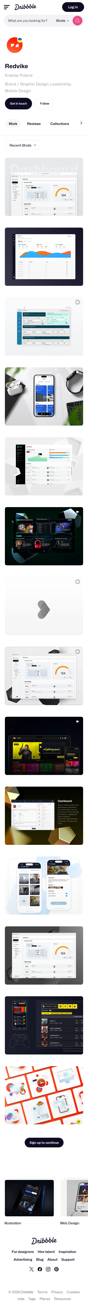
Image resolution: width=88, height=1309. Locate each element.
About (52, 1259)
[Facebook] (40, 1269)
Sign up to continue (44, 1142)
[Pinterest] (56, 1269)
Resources (62, 1299)
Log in (73, 7)
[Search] (77, 20)
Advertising (23, 1259)
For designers (23, 1252)
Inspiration (67, 1252)
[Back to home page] (25, 7)
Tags (32, 1299)
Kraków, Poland (19, 75)
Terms (42, 1292)
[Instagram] (48, 1269)
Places (45, 1299)
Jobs (20, 1299)
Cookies (73, 1292)
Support (68, 1259)
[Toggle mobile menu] (6, 7)
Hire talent (46, 1252)
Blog (40, 1259)
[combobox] (28, 20)
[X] (31, 1269)
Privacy (57, 1292)
